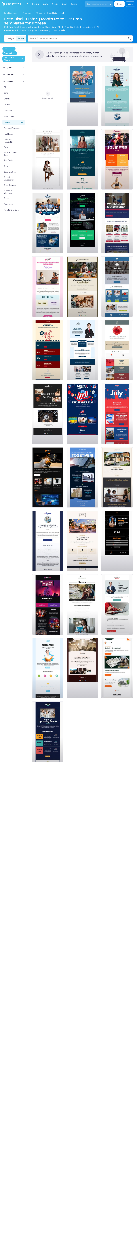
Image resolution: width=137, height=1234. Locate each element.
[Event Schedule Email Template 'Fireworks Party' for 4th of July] (117, 414)
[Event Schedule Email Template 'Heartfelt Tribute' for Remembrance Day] (117, 350)
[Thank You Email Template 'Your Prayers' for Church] (82, 668)
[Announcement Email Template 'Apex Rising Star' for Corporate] (48, 541)
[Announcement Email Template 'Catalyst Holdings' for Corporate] (82, 159)
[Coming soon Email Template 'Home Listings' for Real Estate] (117, 668)
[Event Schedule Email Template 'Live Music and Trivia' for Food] (48, 350)
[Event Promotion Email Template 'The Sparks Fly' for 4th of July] (82, 414)
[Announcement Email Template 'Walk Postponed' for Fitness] (82, 96)
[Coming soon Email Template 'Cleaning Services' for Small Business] (48, 668)
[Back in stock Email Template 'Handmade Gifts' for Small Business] (82, 286)
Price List (27, 13)
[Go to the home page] (11, 4)
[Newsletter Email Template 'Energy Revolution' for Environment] (82, 477)
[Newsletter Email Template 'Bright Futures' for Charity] (48, 223)
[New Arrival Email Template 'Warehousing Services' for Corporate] (117, 223)
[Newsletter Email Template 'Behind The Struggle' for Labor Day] (117, 286)
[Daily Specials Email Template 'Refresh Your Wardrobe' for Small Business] (48, 159)
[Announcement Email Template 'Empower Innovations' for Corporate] (117, 96)
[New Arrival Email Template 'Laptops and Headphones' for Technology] (48, 477)
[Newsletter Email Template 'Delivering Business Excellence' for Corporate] (82, 350)
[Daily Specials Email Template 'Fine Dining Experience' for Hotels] (82, 541)
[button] (23, 68)
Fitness (39, 13)
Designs (10, 38)
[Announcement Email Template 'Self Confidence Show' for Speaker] (117, 541)
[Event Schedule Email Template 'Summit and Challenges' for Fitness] (117, 159)
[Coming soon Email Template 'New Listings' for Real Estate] (117, 477)
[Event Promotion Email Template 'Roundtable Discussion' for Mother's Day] (48, 286)
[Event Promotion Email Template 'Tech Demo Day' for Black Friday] (82, 223)
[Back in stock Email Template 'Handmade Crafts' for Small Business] (48, 414)
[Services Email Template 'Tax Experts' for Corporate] (117, 604)
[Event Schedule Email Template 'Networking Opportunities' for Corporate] (48, 731)
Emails (21, 38)
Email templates (11, 13)
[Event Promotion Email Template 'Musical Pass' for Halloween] (48, 604)
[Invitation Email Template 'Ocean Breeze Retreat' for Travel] (82, 604)
